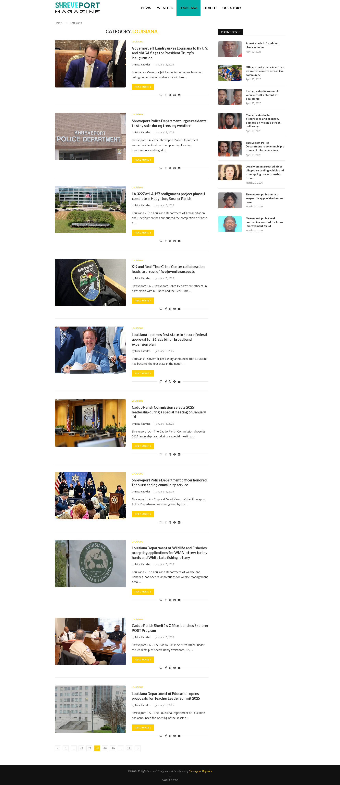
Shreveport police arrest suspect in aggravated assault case (265, 198)
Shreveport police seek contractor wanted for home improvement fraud (264, 221)
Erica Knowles (142, 64)
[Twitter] (261, 8)
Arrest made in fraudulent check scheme (263, 45)
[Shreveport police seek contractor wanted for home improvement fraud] (230, 224)
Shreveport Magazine (200, 771)
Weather (165, 8)
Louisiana (188, 8)
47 (89, 748)
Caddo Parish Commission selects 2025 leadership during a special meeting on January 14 (169, 412)
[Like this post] (161, 95)
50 (113, 748)
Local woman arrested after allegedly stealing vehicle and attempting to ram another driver (265, 172)
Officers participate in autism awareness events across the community (265, 70)
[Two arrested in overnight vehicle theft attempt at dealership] (230, 97)
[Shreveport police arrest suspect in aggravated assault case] (230, 200)
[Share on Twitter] (170, 95)
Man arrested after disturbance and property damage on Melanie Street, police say (263, 120)
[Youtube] (269, 8)
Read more (142, 86)
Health (209, 8)
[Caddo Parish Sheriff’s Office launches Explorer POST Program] (90, 641)
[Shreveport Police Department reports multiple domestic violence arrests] (230, 148)
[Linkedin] (265, 8)
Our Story (231, 8)
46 (81, 748)
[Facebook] (257, 8)
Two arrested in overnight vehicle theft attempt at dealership (263, 94)
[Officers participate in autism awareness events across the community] (230, 73)
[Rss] (277, 8)
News (146, 8)
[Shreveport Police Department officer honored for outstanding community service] (90, 495)
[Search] (283, 8)
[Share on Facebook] (166, 95)
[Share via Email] (179, 95)
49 (105, 748)
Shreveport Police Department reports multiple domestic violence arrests (265, 146)
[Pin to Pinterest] (174, 95)
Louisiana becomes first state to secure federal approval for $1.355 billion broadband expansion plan (169, 339)
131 (129, 748)
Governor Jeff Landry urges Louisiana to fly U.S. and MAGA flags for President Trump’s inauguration (170, 53)
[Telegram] (273, 8)
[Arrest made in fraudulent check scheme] (230, 49)
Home (58, 23)
